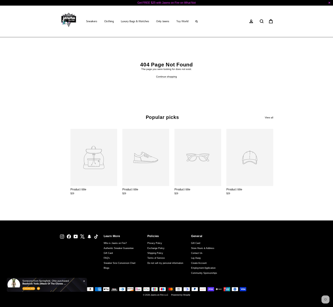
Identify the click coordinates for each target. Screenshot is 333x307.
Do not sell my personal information (165, 263)
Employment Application (203, 268)
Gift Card (108, 253)
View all (269, 117)
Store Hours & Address (202, 248)
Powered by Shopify (180, 295)
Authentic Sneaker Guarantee (119, 248)
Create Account (199, 263)
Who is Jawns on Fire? (115, 243)
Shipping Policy (155, 253)
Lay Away (196, 258)
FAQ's (107, 258)
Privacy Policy (154, 243)
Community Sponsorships (204, 273)
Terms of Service (156, 258)
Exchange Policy (155, 248)
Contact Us (196, 253)
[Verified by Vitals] (38, 288)
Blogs (106, 268)
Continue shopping (166, 76)
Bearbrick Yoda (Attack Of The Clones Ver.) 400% (44, 283)
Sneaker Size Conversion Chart (119, 263)
